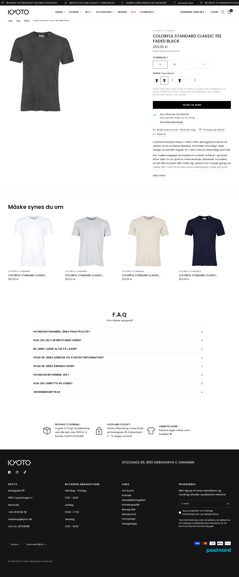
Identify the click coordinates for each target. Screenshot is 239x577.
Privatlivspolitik (130, 504)
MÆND (59, 12)
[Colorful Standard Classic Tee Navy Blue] (180, 80)
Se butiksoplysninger (171, 122)
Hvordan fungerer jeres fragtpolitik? (61, 331)
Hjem (10, 20)
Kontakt (127, 495)
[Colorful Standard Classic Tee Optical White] (187, 80)
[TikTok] (27, 472)
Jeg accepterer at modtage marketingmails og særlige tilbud (200, 512)
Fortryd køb (128, 519)
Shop (18, 20)
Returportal (129, 514)
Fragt (155, 51)
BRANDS (122, 12)
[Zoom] (69, 36)
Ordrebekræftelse (46, 392)
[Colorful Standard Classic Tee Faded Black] (164, 80)
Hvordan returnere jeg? (51, 375)
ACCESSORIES (104, 12)
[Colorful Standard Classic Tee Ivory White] (172, 80)
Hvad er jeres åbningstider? (54, 366)
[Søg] (223, 12)
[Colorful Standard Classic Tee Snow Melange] (195, 80)
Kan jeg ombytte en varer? (53, 383)
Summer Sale (174, 2)
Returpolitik (128, 509)
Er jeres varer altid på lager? (55, 349)
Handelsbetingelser (134, 500)
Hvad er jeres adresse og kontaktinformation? (68, 357)
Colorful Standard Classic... (27, 275)
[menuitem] (60, 12)
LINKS (125, 484)
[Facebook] (11, 472)
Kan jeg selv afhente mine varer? (57, 340)
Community (147, 12)
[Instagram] (19, 472)
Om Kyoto (128, 490)
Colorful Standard (164, 30)
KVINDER (74, 12)
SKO (87, 12)
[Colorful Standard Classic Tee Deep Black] (157, 80)
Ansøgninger (129, 523)
